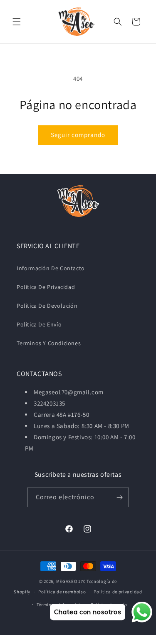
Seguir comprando (78, 135)
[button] (16, 21)
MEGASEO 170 (71, 581)
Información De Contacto (51, 268)
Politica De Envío (39, 324)
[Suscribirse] (119, 497)
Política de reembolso (62, 592)
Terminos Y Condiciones (49, 343)
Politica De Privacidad (46, 287)
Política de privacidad (118, 592)
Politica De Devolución (47, 305)
